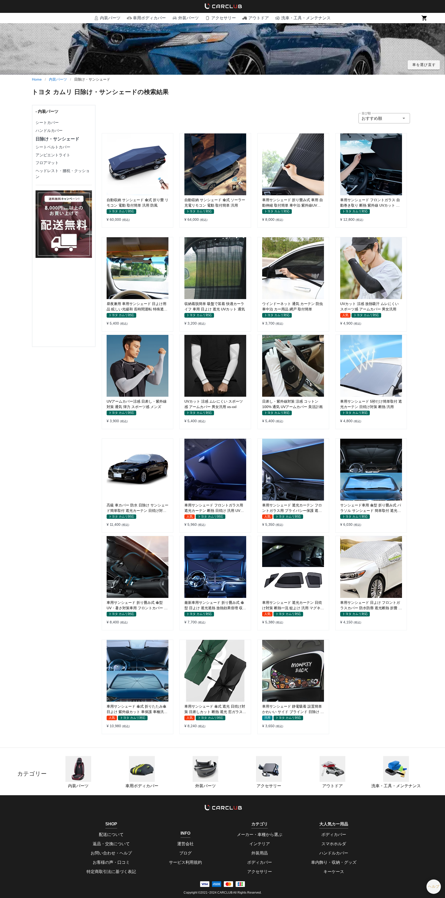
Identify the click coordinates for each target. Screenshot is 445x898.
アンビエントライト (53, 155)
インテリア (259, 844)
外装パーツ (205, 786)
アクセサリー (268, 786)
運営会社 (185, 844)
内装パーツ (58, 79)
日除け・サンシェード (57, 139)
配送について (111, 834)
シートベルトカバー (53, 147)
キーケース (333, 871)
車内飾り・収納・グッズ (333, 862)
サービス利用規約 (185, 862)
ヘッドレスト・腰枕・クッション (63, 173)
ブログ (185, 853)
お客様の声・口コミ (111, 862)
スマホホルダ (333, 844)
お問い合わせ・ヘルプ (111, 853)
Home (37, 79)
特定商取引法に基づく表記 (111, 871)
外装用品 (259, 853)
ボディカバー (259, 862)
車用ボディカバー (141, 786)
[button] (107, 18)
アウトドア (332, 786)
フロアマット (47, 162)
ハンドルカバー (49, 130)
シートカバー (47, 122)
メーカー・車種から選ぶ (259, 834)
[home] (222, 6)
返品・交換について (111, 844)
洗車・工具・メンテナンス (396, 786)
